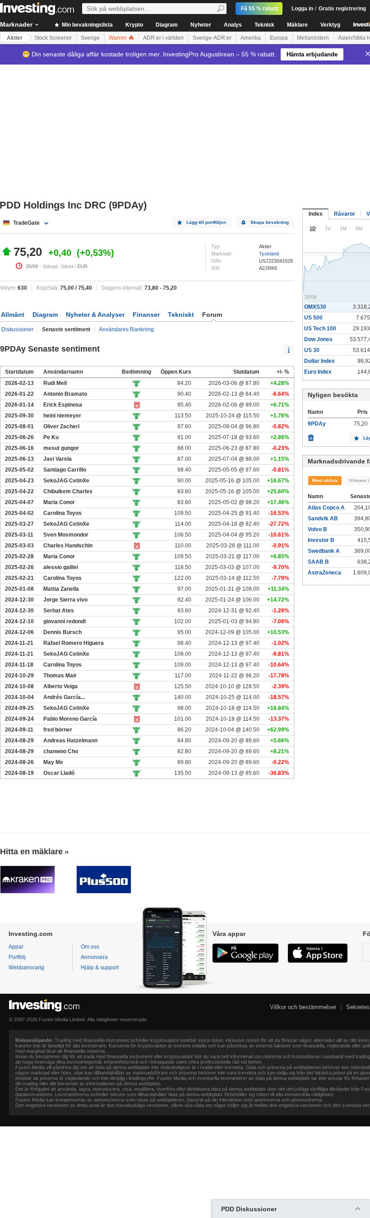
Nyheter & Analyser (95, 314)
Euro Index (318, 372)
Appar (16, 947)
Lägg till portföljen (206, 222)
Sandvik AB (323, 518)
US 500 (313, 318)
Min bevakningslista (86, 25)
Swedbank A (324, 551)
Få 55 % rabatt (259, 8)
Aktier (15, 38)
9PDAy (317, 424)
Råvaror (344, 214)
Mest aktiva (325, 480)
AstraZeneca (324, 573)
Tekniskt (181, 314)
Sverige (90, 38)
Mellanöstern (313, 38)
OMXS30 (315, 307)
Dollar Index (319, 361)
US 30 (311, 350)
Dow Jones (318, 339)
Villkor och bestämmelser (303, 1007)
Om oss (90, 947)
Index (316, 214)
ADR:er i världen (163, 38)
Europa (279, 38)
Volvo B (317, 529)
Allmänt (12, 314)
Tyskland (269, 253)
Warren (118, 38)
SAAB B (318, 562)
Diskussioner (17, 329)
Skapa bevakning (269, 222)
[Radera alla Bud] (311, 435)
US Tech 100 (320, 328)
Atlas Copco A (326, 508)
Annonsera (94, 957)
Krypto (134, 25)
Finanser (146, 314)
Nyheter (200, 25)
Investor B (321, 540)
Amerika (250, 38)
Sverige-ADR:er (212, 38)
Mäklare (297, 25)
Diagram (167, 25)
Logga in (302, 8)
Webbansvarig (26, 967)
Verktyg (330, 25)
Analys (233, 25)
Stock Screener (53, 38)
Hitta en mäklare (31, 851)
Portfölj (17, 957)
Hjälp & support (100, 967)
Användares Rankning (126, 329)
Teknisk (264, 25)
